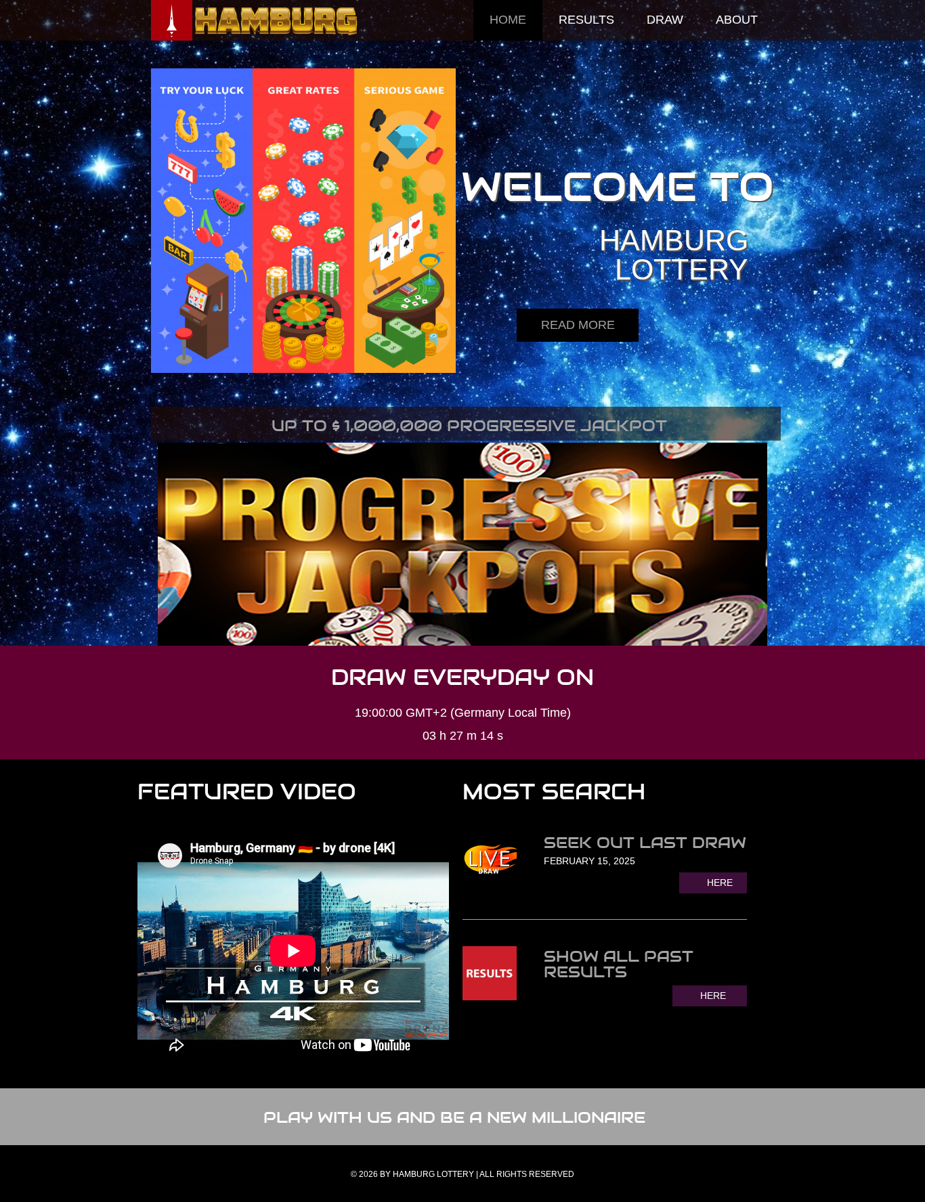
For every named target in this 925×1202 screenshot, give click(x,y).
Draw (665, 19)
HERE (720, 882)
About (737, 19)
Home (508, 19)
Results (586, 19)
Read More (578, 325)
